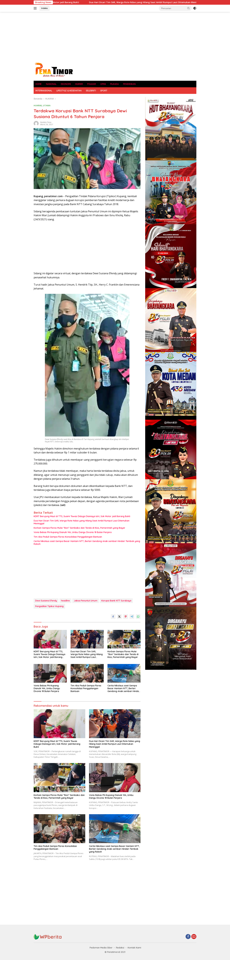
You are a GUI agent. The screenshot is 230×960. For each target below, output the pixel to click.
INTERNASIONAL (44, 90)
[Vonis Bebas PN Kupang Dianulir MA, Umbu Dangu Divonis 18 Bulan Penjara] (50, 673)
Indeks (44, 8)
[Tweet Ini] (119, 616)
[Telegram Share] (132, 616)
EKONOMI (66, 84)
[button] (188, 8)
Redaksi (120, 947)
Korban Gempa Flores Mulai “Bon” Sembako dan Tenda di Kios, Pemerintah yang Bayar (79, 527)
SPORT (103, 90)
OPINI (103, 84)
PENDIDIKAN (129, 84)
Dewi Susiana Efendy (46, 600)
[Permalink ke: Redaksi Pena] (36, 123)
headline (65, 600)
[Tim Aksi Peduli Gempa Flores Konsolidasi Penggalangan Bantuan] (87, 673)
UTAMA (47, 105)
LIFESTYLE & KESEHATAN (69, 90)
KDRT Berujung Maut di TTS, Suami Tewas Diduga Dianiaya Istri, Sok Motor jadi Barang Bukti (82, 516)
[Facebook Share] (113, 616)
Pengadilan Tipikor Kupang (49, 606)
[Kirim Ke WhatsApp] (138, 616)
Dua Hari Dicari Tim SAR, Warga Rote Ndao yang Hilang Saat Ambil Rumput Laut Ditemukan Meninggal (87, 2)
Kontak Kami (134, 947)
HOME (39, 84)
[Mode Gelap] (194, 8)
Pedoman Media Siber (101, 947)
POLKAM (91, 84)
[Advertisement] (115, 37)
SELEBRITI (91, 90)
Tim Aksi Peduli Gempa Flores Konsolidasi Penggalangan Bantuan (68, 536)
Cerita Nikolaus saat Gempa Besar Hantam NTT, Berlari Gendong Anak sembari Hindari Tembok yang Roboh (87, 542)
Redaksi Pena (45, 122)
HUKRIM (79, 84)
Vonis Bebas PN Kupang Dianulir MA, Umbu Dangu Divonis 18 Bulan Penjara (73, 532)
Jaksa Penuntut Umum (85, 600)
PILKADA (114, 84)
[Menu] (36, 8)
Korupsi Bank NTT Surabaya (116, 600)
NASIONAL (51, 84)
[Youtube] (193, 937)
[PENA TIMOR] (54, 69)
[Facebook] (188, 937)
